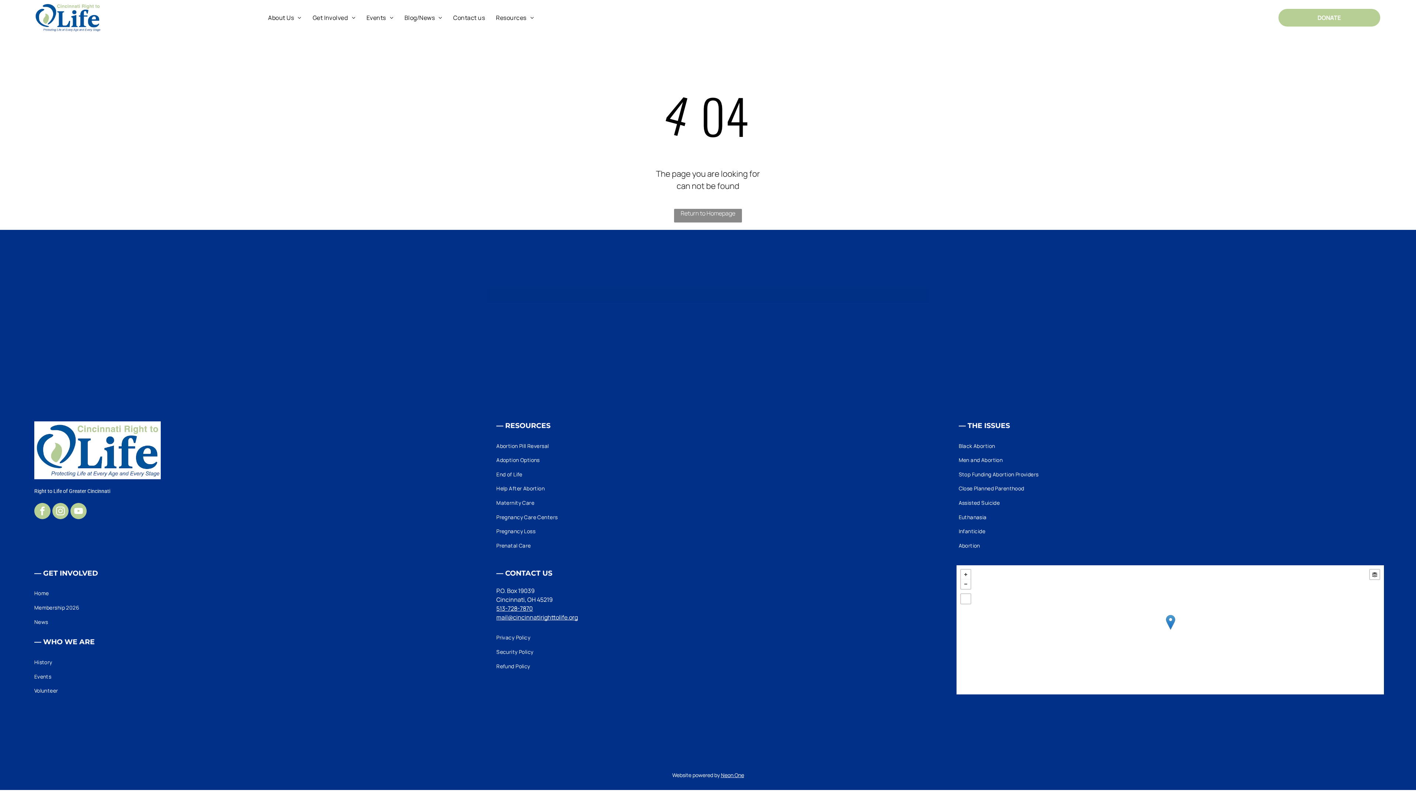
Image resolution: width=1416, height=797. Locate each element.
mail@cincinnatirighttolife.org (537, 617)
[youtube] (78, 512)
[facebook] (42, 512)
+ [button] (966, 574)
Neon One (732, 775)
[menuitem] (285, 17)
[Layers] (1374, 574)
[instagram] (60, 512)
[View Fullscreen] (966, 599)
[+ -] (1170, 629)
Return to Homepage (708, 213)
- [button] (966, 584)
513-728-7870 (514, 608)
